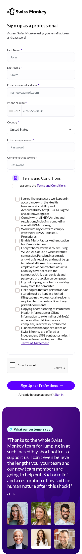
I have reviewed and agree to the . (45, 335)
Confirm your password (21, 157)
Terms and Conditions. (51, 185)
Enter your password (19, 140)
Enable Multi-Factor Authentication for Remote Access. (45, 242)
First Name (13, 50)
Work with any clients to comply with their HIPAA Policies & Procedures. (42, 232)
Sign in (59, 394)
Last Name (13, 67)
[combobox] (14, 110)
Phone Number (16, 102)
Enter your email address (22, 85)
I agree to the (42, 185)
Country (12, 122)
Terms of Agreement (35, 343)
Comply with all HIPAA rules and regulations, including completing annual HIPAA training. (43, 221)
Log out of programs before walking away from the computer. (45, 284)
